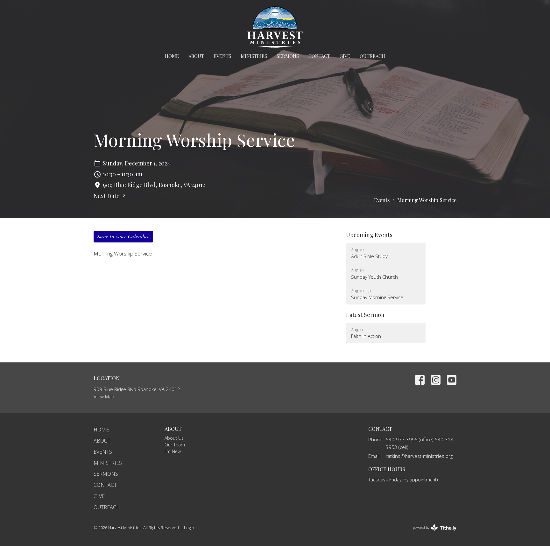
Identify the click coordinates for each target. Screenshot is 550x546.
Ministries (254, 56)
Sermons (288, 56)
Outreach (372, 56)
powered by (431, 533)
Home (172, 56)
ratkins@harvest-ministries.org (419, 456)
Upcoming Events (369, 235)
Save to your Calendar (123, 236)
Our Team (175, 445)
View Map (104, 396)
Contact (319, 56)
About (196, 56)
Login (189, 527)
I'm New (173, 451)
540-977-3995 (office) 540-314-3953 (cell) (420, 443)
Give (345, 56)
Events (222, 56)
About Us (174, 438)
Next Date (107, 196)
